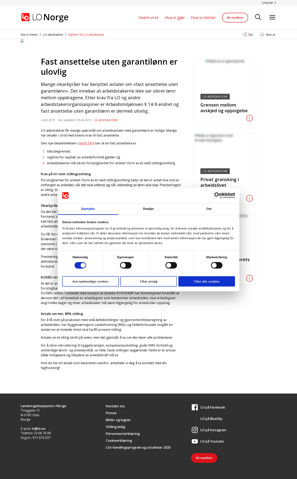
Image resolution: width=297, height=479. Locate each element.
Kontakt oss (115, 406)
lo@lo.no (38, 428)
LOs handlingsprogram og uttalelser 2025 (138, 447)
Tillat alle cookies (207, 281)
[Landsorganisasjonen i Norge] (45, 18)
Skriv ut (270, 34)
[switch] (126, 265)
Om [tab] (209, 208)
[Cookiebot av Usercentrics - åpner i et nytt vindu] (217, 195)
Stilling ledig (115, 427)
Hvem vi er (149, 17)
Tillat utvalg (149, 281)
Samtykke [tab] (88, 208)
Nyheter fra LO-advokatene (86, 34)
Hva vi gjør (175, 17)
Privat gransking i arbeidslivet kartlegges (219, 184)
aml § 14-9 (86, 143)
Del (250, 34)
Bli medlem (235, 17)
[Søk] (258, 17)
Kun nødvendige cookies (90, 281)
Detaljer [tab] (148, 208)
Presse (111, 413)
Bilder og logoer (118, 420)
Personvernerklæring (123, 433)
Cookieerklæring (119, 440)
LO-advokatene (53, 34)
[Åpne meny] (272, 17)
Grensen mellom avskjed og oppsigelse (224, 107)
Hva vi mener (203, 17)
